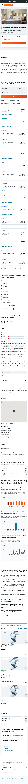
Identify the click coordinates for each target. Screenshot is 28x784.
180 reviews (18, 30)
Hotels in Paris (6, 748)
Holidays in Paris (7, 746)
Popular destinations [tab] (18, 735)
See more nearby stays (22, 628)
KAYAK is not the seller (7, 767)
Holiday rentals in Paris (8, 750)
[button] (26, 1)
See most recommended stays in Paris (22, 682)
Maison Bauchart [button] (4, 697)
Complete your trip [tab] (7, 735)
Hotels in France (22, 778)
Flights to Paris (6, 743)
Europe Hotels (14, 778)
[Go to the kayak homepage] (8, 5)
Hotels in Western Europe (15, 779)
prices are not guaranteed (6, 763)
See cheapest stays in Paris (21, 654)
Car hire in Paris (7, 744)
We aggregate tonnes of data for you (10, 769)
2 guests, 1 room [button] (6, 39)
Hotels (9, 778)
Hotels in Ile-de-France (5, 779)
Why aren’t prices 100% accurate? (9, 772)
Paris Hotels (23, 779)
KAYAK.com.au (4, 778)
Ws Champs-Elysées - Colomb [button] (7, 671)
